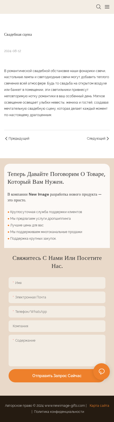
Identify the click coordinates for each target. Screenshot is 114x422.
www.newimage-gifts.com (65, 406)
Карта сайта (99, 406)
